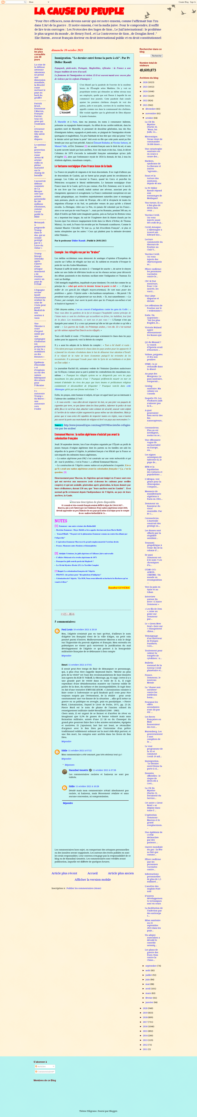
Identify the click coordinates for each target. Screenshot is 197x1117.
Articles (41, 1066)
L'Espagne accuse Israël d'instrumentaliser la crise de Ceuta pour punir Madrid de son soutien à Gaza (40, 304)
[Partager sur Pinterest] (73, 614)
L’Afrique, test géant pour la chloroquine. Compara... (153, 483)
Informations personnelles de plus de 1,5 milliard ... (153, 878)
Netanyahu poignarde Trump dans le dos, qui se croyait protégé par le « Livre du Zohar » (39, 235)
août (148, 970)
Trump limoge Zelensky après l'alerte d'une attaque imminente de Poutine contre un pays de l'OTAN (39, 268)
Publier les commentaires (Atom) (84, 888)
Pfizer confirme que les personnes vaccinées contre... (153, 864)
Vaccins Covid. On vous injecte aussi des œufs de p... (154, 219)
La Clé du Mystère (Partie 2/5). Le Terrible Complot (77, 565)
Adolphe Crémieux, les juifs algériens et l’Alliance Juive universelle (86, 553)
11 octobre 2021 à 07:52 (80, 750)
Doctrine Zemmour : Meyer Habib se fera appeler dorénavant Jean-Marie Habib (89, 529)
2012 (145, 1045)
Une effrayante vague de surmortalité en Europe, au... (153, 445)
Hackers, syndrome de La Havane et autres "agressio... (153, 166)
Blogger (113, 1111)
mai (148, 984)
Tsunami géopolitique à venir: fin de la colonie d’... (153, 546)
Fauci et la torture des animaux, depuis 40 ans (153, 179)
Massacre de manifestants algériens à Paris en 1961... (154, 495)
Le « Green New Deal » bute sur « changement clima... (154, 627)
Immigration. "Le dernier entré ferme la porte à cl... (153, 765)
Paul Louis (67, 629)
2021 (145, 105)
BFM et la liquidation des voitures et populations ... (153, 471)
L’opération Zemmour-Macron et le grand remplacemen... (153, 821)
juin (148, 979)
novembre (151, 113)
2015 (145, 1031)
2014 (145, 1035)
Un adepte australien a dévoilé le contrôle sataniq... (152, 940)
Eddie (64, 750)
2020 (145, 1008)
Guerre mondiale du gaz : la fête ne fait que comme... (154, 851)
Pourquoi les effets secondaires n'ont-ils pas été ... (152, 707)
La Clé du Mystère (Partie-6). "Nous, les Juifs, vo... (151, 127)
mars (149, 993)
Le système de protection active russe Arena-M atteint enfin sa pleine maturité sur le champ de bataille (40, 160)
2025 (145, 86)
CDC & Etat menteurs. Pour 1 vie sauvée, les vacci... (151, 286)
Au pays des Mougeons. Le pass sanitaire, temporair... (153, 377)
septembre (151, 966)
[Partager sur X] (67, 614)
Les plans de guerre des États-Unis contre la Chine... (151, 954)
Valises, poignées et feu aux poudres (154, 357)
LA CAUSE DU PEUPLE (79, 13)
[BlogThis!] (65, 614)
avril (148, 988)
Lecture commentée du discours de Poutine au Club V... (154, 244)
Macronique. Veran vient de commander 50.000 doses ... (153, 140)
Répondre (66, 655)
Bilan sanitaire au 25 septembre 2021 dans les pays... (153, 925)
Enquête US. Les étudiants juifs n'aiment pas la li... (153, 402)
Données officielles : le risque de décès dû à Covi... (153, 778)
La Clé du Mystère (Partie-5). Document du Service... (153, 793)
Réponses (69, 765)
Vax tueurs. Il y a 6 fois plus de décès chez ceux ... (154, 206)
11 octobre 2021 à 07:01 (80, 664)
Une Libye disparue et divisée (152, 298)
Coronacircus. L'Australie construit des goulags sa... (153, 522)
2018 (145, 1017)
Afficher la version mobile (93, 879)
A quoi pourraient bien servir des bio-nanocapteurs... (154, 416)
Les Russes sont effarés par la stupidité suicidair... (153, 534)
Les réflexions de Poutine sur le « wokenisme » (153, 308)
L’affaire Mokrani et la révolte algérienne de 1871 (76, 557)
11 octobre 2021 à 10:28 (87, 786)
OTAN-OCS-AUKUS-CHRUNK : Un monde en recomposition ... (153, 576)
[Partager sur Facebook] (70, 614)
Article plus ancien (121, 873)
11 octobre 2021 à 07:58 (104, 770)
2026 (145, 82)
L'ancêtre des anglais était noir (152, 889)
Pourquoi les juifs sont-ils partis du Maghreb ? (75, 561)
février (149, 998)
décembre (151, 109)
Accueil (93, 873)
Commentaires (45, 1071)
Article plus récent (64, 873)
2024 (145, 91)
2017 (145, 1022)
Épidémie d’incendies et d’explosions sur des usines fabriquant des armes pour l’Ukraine (40, 374)
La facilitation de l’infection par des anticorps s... (154, 912)
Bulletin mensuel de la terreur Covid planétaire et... (153, 666)
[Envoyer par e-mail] (62, 614)
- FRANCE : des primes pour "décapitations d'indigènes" (78, 574)
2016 (145, 1026)
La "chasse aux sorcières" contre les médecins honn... (153, 692)
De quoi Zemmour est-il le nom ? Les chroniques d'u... (153, 560)
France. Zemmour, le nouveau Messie (153, 679)
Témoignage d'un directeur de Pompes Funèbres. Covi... (153, 641)
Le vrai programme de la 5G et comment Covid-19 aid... (154, 751)
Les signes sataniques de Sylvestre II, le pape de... (153, 458)
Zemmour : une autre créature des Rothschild (77, 526)
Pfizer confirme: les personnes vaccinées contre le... (153, 273)
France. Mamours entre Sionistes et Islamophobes (76, 545)
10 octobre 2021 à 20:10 (85, 629)
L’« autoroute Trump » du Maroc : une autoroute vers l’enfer (39, 400)
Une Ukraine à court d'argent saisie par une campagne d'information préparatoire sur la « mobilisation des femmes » (39, 340)
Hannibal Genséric (78, 770)
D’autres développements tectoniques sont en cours (153, 900)
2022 (145, 100)
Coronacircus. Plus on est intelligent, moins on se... (153, 431)
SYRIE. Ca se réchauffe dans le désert (154, 366)
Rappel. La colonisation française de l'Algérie (76, 571)
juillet (149, 975)
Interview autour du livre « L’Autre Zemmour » (153, 600)
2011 (145, 1049)
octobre (150, 118)
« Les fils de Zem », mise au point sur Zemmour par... (153, 614)
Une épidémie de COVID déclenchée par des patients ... (153, 837)
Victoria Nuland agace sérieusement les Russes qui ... (153, 332)
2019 (145, 1012)
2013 (145, 1040)
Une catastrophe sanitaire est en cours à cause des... (153, 153)
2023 (145, 96)
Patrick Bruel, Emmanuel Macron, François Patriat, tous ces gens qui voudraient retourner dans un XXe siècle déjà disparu (39, 121)
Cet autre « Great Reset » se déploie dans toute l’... (154, 807)
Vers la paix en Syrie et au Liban (152, 589)
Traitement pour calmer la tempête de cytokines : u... (153, 654)
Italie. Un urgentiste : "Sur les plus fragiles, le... (152, 319)
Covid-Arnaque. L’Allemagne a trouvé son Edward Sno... (153, 231)
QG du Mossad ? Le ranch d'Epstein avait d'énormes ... (154, 346)
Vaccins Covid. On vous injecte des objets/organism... (153, 259)
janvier (150, 1002)
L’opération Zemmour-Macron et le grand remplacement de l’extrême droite (87, 541)
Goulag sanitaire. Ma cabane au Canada (153, 390)
